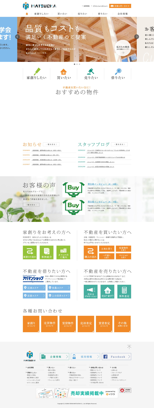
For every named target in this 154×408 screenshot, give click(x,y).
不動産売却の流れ (75, 375)
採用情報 (87, 6)
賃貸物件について (96, 375)
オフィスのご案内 (33, 382)
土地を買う (52, 372)
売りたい (73, 372)
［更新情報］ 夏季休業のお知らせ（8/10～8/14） (47, 150)
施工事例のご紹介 (33, 377)
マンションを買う (54, 380)
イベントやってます (33, 380)
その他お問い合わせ (97, 382)
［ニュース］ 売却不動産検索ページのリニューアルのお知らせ (106, 157)
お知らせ (114, 370)
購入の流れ (52, 370)
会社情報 (30, 367)
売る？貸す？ (73, 380)
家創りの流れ (31, 375)
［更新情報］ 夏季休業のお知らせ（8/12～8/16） (47, 164)
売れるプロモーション (76, 377)
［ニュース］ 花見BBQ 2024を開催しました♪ (100, 162)
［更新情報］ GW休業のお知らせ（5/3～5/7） (46, 155)
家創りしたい (32, 372)
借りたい (73, 367)
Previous (17, 36)
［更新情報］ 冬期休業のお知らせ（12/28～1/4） (47, 160)
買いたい (51, 367)
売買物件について (96, 372)
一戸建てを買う (53, 377)
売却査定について (96, 377)
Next (136, 36)
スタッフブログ (116, 372)
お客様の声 (115, 375)
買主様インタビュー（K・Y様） (103, 202)
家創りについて (95, 370)
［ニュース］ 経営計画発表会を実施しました (100, 166)
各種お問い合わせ (97, 367)
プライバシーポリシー (100, 6)
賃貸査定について (96, 380)
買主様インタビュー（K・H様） (103, 184)
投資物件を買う (53, 375)
